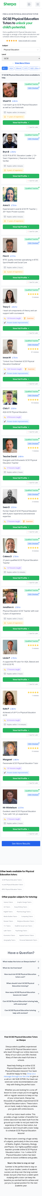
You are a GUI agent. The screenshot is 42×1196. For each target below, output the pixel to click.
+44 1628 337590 (19, 1079)
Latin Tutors (7, 931)
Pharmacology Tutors (23, 912)
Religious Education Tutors (25, 921)
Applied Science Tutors (26, 935)
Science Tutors (8, 902)
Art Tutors (7, 907)
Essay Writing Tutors (20, 907)
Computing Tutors (27, 916)
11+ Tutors (7, 926)
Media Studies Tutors (10, 916)
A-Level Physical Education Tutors (12, 885)
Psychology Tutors (21, 931)
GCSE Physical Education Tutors (12, 880)
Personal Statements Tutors (28, 940)
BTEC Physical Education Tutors (12, 889)
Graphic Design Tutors (24, 902)
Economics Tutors (9, 935)
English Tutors (8, 912)
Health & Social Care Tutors (23, 926)
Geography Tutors (9, 940)
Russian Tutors (8, 921)
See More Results (21, 843)
